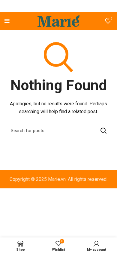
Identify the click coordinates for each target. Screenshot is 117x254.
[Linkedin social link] (65, 6)
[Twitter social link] (50, 6)
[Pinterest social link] (58, 6)
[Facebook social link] (43, 6)
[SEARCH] (103, 130)
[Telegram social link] (73, 6)
